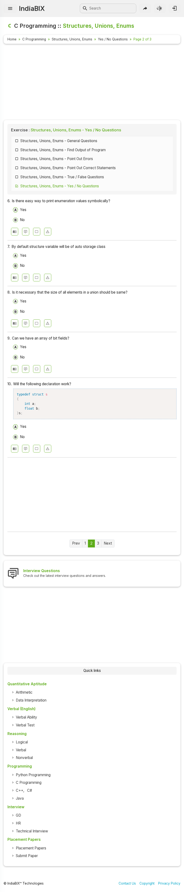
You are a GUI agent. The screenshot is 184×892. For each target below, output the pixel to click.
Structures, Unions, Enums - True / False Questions (62, 177)
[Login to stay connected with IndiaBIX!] (174, 8)
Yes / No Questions (113, 39)
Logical (22, 742)
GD (18, 815)
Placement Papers (31, 848)
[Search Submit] (85, 8)
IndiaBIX (32, 8)
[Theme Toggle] (160, 8)
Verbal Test (25, 725)
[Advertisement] (92, 82)
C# (29, 790)
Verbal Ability (26, 717)
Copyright (147, 883)
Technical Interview (32, 831)
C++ (19, 790)
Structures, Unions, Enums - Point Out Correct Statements (68, 168)
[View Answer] (14, 231)
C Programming (34, 39)
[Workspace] (36, 231)
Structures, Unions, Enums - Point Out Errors (56, 158)
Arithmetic (24, 692)
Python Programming (33, 775)
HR (18, 823)
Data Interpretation (31, 700)
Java (20, 798)
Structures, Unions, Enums (72, 39)
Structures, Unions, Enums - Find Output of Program (63, 150)
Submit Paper (27, 855)
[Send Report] (47, 231)
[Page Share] (145, 8)
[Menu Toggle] (10, 8)
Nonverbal (24, 757)
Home (12, 39)
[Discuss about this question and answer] (25, 231)
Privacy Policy (169, 883)
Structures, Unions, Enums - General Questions (58, 141)
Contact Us (127, 883)
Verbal (21, 750)
